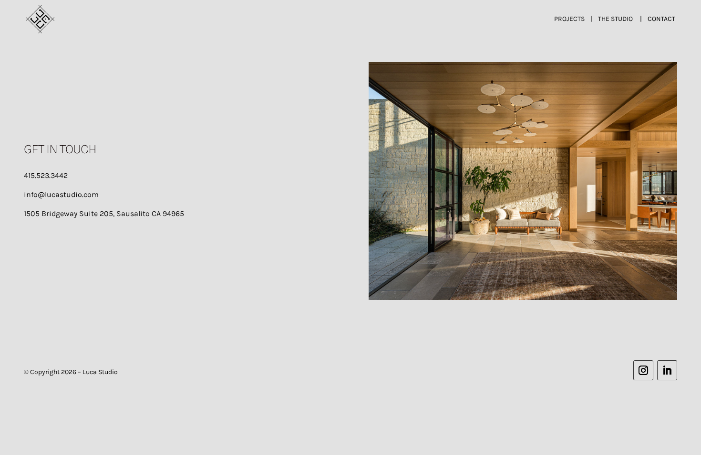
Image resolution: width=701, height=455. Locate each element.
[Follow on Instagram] (643, 370)
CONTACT (661, 19)
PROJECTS (569, 19)
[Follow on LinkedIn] (667, 370)
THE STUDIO (615, 19)
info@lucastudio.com (61, 194)
